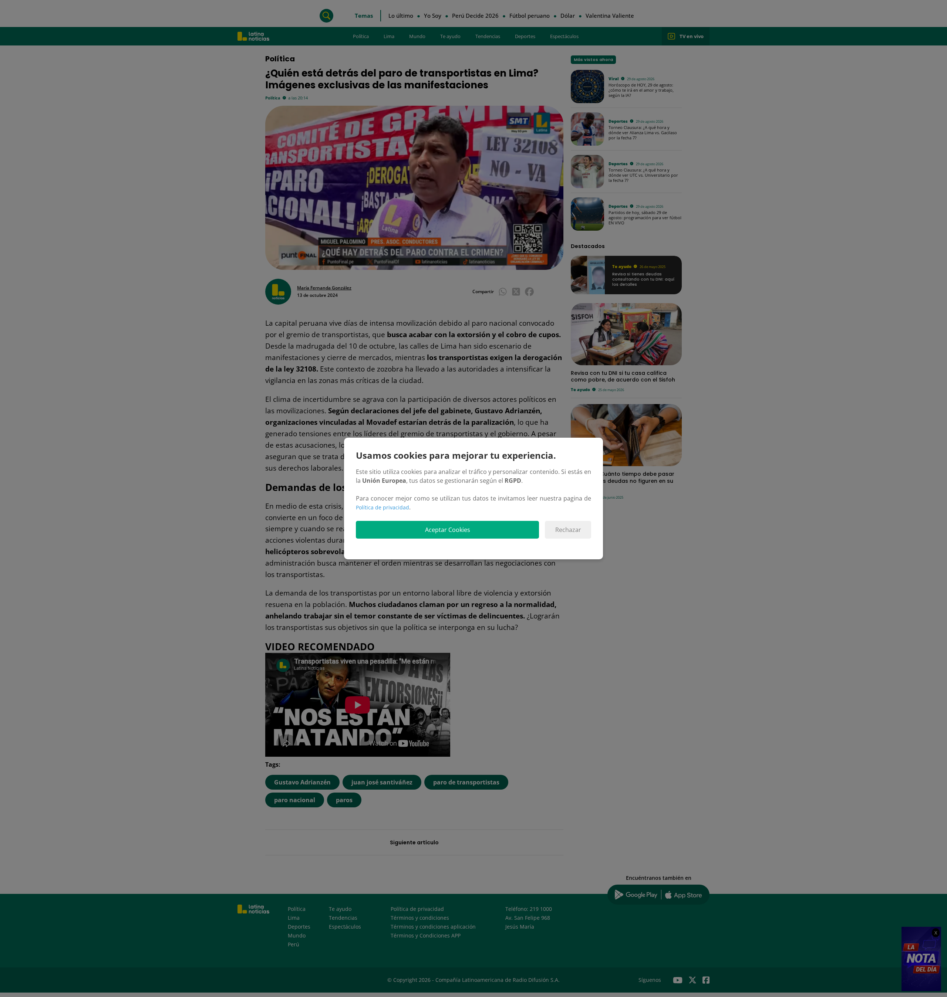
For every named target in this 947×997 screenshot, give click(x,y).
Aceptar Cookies (447, 530)
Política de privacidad (382, 507)
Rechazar (568, 530)
